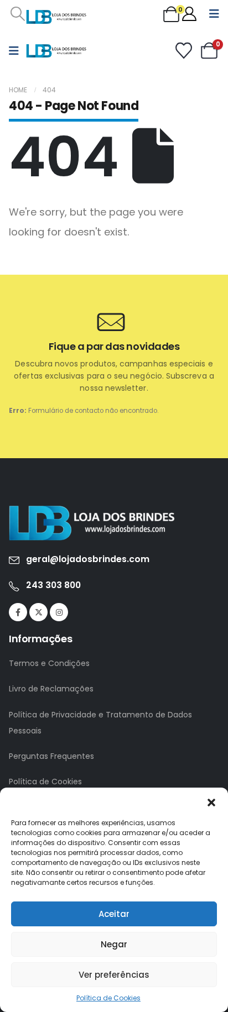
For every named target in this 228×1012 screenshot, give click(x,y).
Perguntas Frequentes (51, 756)
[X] (38, 612)
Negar (114, 944)
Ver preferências (114, 974)
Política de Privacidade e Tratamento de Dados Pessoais (100, 722)
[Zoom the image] (92, 510)
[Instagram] (59, 612)
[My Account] (189, 14)
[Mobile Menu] (214, 13)
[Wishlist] (184, 51)
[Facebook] (18, 612)
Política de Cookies (108, 998)
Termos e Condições (49, 663)
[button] (211, 801)
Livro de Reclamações (51, 688)
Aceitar (114, 914)
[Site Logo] (56, 16)
